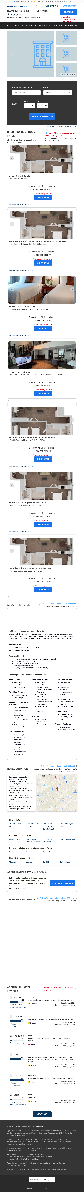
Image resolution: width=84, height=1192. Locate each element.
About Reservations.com (16, 1163)
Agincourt (46, 852)
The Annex (13, 862)
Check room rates (42, 116)
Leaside (29, 862)
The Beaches (64, 852)
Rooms (46, 88)
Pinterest (66, 1169)
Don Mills (46, 862)
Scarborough (30, 852)
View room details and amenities (19, 205)
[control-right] (49, 54)
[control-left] (11, 54)
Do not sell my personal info (18, 1165)
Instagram (52, 1169)
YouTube (44, 1169)
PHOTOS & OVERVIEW (15, 25)
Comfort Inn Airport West (66, 825)
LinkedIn (59, 1169)
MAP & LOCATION (55, 25)
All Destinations (32, 1163)
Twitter (37, 1169)
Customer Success (58, 1163)
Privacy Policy (43, 1185)
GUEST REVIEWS (71, 25)
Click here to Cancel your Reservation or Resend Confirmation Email (32, 1148)
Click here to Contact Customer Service (21, 1150)
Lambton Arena (14, 839)
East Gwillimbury (65, 862)
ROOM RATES (31, 25)
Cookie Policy (54, 1185)
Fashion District (14, 852)
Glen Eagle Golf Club (67, 839)
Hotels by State (44, 1163)
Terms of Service (31, 1185)
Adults (27, 101)
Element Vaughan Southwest (32, 825)
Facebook (31, 1169)
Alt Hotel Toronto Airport (15, 825)
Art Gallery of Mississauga (47, 840)
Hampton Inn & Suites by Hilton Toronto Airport (48, 826)
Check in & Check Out (23, 88)
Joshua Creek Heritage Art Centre (33, 840)
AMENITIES (42, 25)
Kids (39, 101)
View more (42, 1114)
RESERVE (69, 12)
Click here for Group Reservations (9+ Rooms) (61, 127)
